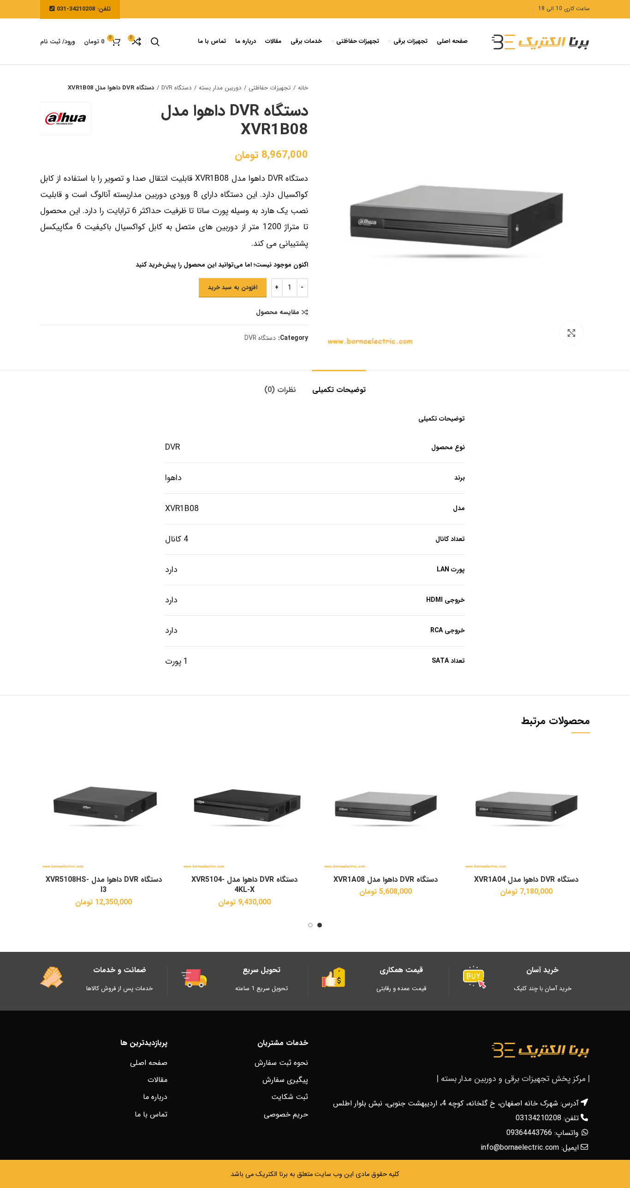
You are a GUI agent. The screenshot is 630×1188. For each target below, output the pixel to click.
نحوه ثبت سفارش (281, 1063)
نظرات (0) (280, 390)
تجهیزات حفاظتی (270, 88)
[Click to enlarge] (571, 333)
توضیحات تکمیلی (339, 390)
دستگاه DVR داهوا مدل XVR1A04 (526, 879)
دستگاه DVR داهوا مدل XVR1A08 (385, 879)
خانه (303, 88)
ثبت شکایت (289, 1097)
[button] (469, 758)
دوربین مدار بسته (220, 88)
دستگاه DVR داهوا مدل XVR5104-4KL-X (244, 885)
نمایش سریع (469, 778)
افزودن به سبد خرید (232, 287)
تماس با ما (151, 1114)
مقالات (157, 1080)
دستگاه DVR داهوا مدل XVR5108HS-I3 (104, 885)
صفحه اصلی (148, 1063)
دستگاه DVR (176, 88)
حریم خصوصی (286, 1114)
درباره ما (155, 1097)
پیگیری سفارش (285, 1080)
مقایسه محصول (277, 312)
